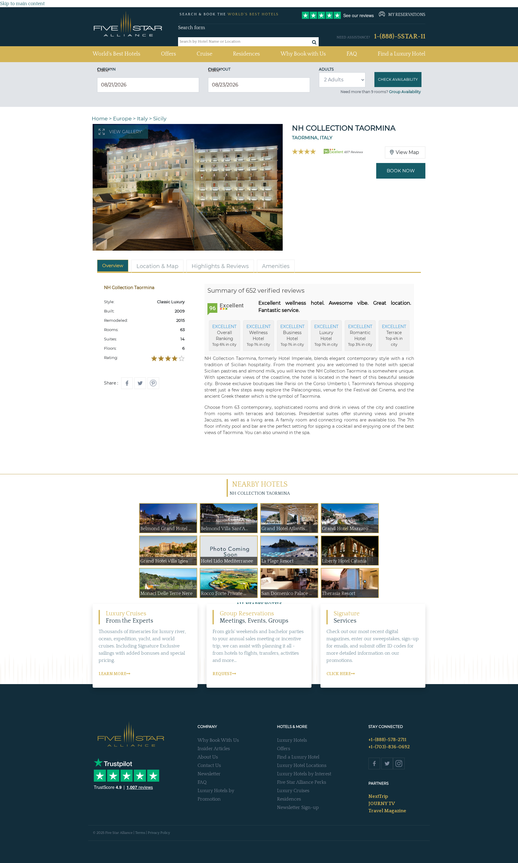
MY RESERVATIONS (406, 14)
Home (100, 119)
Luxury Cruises (293, 790)
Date (104, 70)
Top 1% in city (258, 335)
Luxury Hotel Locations (301, 765)
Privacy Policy (159, 833)
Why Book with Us (303, 54)
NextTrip (378, 796)
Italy (142, 119)
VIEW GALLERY (125, 131)
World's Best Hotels (116, 54)
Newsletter (209, 774)
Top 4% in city (394, 335)
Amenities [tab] (276, 266)
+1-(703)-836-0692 (389, 747)
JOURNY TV (381, 803)
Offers (168, 54)
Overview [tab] (112, 265)
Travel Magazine (387, 810)
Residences (246, 54)
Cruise (204, 54)
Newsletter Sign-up (298, 807)
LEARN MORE (112, 673)
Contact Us (209, 765)
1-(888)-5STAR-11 (399, 36)
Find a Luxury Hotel (401, 54)
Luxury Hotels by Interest (304, 774)
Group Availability (405, 91)
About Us (208, 757)
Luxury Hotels (292, 740)
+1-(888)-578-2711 (387, 739)
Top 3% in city (360, 335)
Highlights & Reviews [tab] (220, 266)
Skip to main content (22, 3)
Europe (122, 119)
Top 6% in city (224, 335)
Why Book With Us (218, 740)
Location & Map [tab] (157, 266)
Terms (140, 833)
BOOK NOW (401, 171)
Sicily (159, 119)
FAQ (352, 54)
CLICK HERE (338, 673)
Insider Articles (214, 748)
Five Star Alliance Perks (301, 782)
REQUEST (222, 673)
